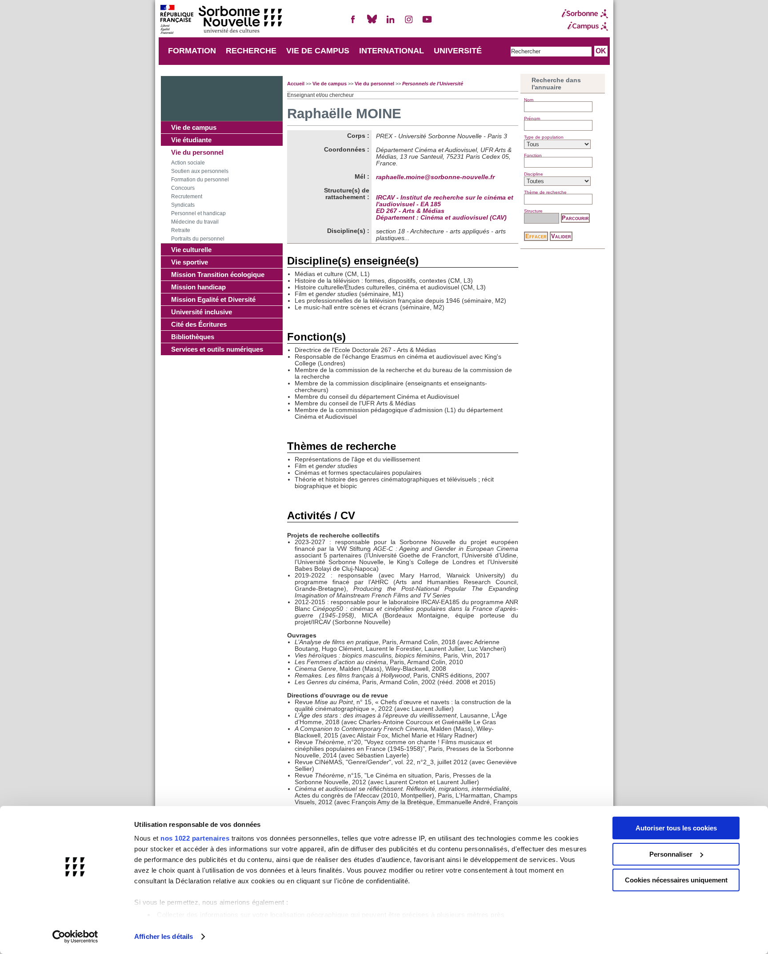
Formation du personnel (200, 179)
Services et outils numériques (217, 349)
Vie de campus (193, 127)
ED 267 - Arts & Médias (410, 211)
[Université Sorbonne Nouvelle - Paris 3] (221, 20)
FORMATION (192, 50)
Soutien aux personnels (199, 171)
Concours (183, 188)
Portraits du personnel (197, 239)
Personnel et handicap (198, 213)
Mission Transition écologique (217, 274)
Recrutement (186, 196)
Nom (528, 99)
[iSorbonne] (585, 13)
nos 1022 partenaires (194, 838)
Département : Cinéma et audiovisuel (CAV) (441, 217)
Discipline (533, 174)
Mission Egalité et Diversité (213, 299)
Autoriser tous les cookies (676, 828)
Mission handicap (198, 287)
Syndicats (183, 205)
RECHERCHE (251, 50)
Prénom (532, 118)
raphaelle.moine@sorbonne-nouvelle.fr (435, 177)
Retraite (180, 230)
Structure (533, 210)
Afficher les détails (163, 936)
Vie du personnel (197, 152)
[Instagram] (409, 23)
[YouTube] (427, 23)
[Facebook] (353, 23)
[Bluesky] (372, 23)
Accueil (295, 83)
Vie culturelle (191, 249)
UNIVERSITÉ (458, 50)
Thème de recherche (545, 192)
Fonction (533, 155)
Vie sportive (189, 262)
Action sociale (188, 163)
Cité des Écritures (199, 324)
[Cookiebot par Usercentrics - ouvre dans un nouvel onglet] (75, 936)
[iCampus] (585, 26)
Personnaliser (670, 854)
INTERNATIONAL (391, 50)
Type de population (544, 137)
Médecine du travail (195, 222)
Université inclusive (201, 312)
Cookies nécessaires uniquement (676, 880)
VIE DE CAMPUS (317, 50)
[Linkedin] (390, 23)
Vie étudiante (191, 140)
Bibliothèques (192, 337)
